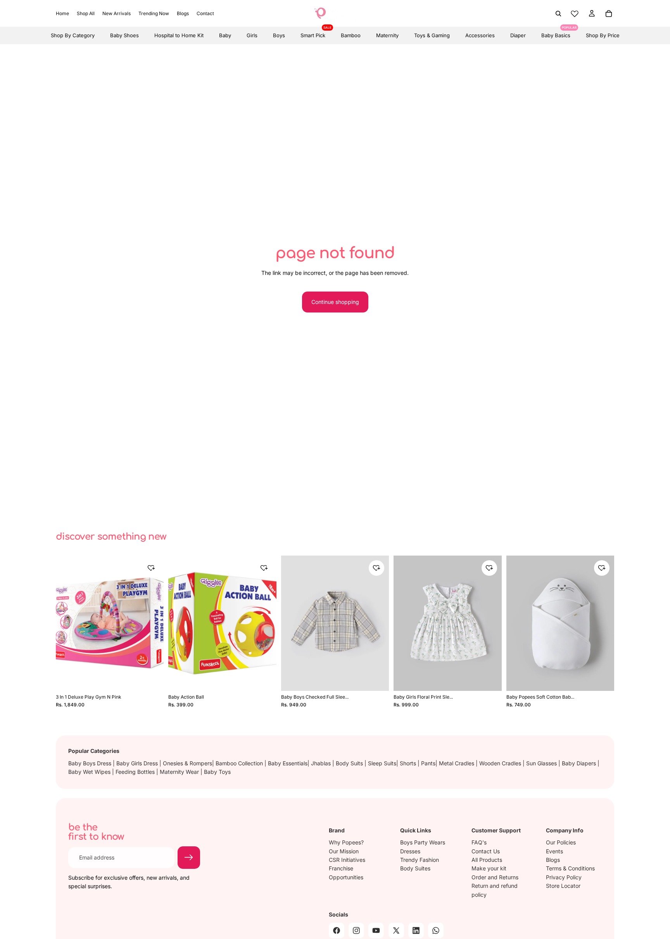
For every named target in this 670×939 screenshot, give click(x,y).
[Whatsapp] (436, 930)
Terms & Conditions (570, 868)
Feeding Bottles (136, 771)
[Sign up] (189, 857)
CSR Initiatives (347, 859)
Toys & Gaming (432, 35)
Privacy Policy (564, 876)
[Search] (558, 13)
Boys (279, 35)
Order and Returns (494, 876)
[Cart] (608, 13)
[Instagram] (356, 930)
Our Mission (344, 851)
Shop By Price (603, 35)
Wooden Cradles (501, 763)
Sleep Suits (382, 763)
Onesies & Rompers (187, 763)
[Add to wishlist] (151, 568)
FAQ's (479, 842)
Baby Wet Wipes (90, 771)
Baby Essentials (287, 763)
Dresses (410, 851)
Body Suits (350, 763)
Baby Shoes (124, 35)
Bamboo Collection (240, 763)
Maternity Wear (180, 771)
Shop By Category (73, 35)
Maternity (387, 35)
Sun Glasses (542, 763)
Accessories (480, 35)
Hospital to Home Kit (179, 35)
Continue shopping (335, 302)
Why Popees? (346, 842)
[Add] (153, 678)
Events (554, 851)
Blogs (553, 859)
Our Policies (561, 842)
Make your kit (488, 868)
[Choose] (377, 678)
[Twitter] (396, 930)
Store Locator (563, 885)
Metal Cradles (457, 763)
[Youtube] (376, 930)
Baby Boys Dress (90, 763)
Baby (225, 35)
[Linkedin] (416, 930)
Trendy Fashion (419, 859)
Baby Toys (217, 771)
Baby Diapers (579, 763)
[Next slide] (152, 623)
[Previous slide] (67, 623)
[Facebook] (336, 930)
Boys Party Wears (422, 842)
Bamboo (351, 35)
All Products (486, 859)
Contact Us (485, 851)
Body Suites (415, 868)
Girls (252, 35)
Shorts (409, 763)
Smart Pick (312, 32)
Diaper (518, 35)
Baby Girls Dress (137, 763)
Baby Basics (555, 32)
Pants (428, 763)
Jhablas (321, 763)
